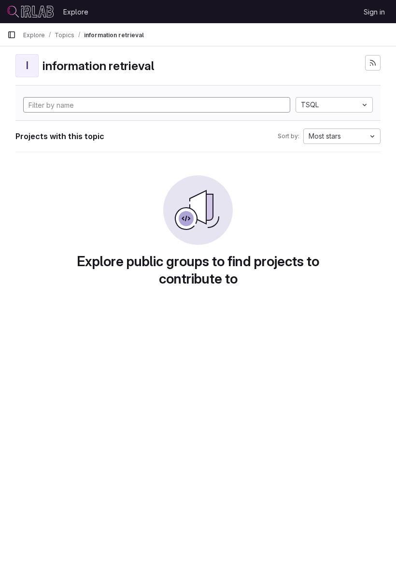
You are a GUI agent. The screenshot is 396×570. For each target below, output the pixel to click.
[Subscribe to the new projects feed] (373, 63)
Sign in (374, 12)
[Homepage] (30, 11)
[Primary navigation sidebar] (11, 35)
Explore (75, 12)
